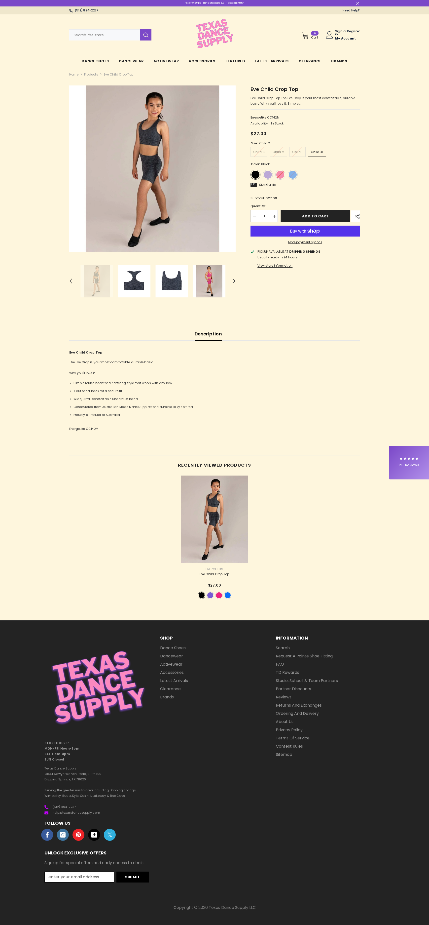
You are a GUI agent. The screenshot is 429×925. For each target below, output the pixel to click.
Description (208, 334)
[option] (152, 168)
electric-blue (227, 595)
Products (91, 74)
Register (353, 31)
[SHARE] (355, 216)
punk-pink (219, 595)
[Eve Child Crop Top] (214, 519)
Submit (132, 877)
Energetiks (258, 117)
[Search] (110, 34)
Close (358, 3)
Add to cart (316, 216)
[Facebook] (47, 835)
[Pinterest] (78, 835)
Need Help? (351, 10)
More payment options (305, 242)
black (201, 595)
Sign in (338, 33)
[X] (110, 835)
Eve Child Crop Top (214, 574)
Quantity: (258, 206)
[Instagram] (63, 835)
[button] (70, 281)
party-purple (210, 595)
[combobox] (104, 34)
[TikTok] (94, 835)
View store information (274, 265)
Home (73, 74)
